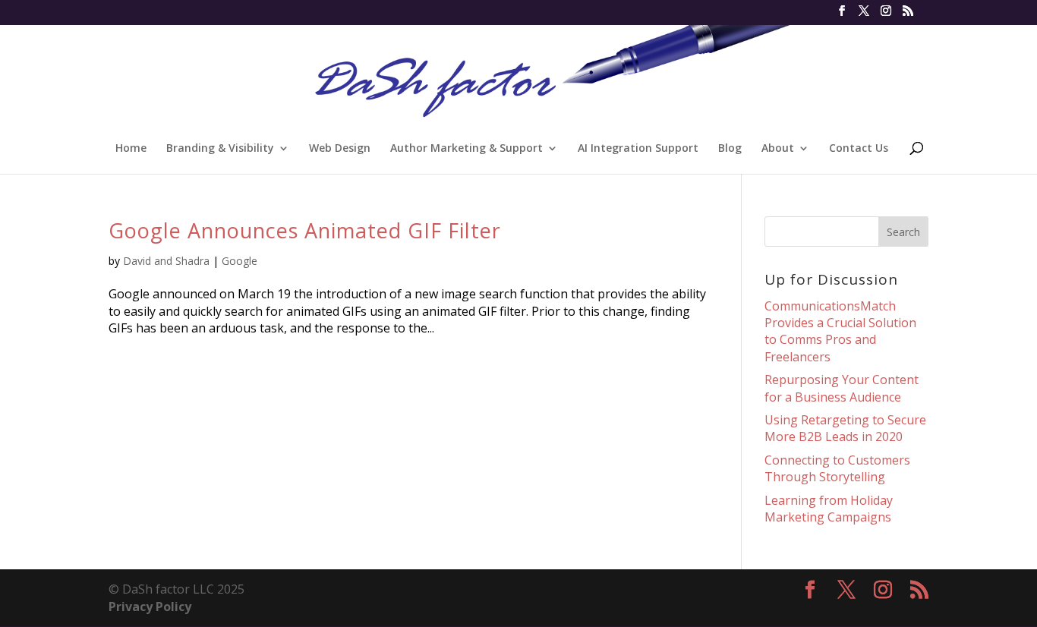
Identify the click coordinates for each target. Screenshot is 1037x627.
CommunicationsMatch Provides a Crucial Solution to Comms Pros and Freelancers (840, 331)
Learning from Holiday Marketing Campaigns (828, 508)
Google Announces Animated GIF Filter (305, 230)
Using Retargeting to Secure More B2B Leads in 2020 (845, 428)
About (777, 149)
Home (131, 149)
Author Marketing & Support (466, 149)
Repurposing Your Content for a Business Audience (841, 388)
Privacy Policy (150, 606)
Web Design (339, 149)
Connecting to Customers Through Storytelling (837, 468)
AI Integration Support (638, 149)
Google (239, 261)
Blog (730, 149)
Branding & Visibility (220, 149)
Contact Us (858, 149)
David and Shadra (166, 261)
